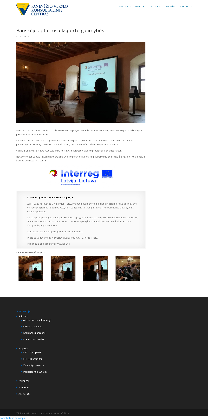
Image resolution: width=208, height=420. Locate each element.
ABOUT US (186, 6)
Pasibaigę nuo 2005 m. (35, 371)
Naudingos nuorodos (34, 332)
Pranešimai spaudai (33, 339)
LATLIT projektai (32, 352)
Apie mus (123, 6)
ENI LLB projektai (32, 358)
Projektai (139, 6)
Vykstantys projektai (33, 365)
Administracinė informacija (37, 320)
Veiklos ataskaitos (32, 326)
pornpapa (20, 418)
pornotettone (7, 418)
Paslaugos (156, 6)
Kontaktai (171, 6)
